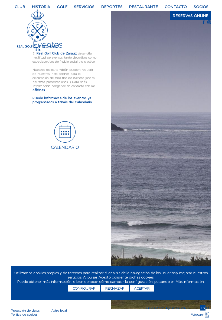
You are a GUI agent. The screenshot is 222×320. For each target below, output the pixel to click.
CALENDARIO (65, 147)
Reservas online (190, 15)
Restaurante (143, 6)
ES (203, 308)
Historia (41, 6)
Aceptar (141, 288)
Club (20, 6)
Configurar (84, 288)
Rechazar (115, 288)
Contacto (176, 6)
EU (208, 308)
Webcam (197, 314)
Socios (201, 6)
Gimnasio (126, 4)
